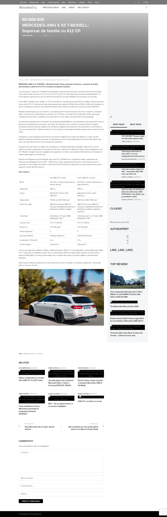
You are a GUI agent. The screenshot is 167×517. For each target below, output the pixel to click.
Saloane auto (33, 2)
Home (21, 80)
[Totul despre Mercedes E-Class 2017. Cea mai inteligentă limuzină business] (127, 148)
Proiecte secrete (53, 2)
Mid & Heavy (83, 7)
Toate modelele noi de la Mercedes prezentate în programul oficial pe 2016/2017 (29, 410)
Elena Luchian (54, 394)
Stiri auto (23, 2)
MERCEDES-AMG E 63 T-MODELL (33, 353)
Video (90, 2)
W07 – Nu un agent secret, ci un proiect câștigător (60, 405)
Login (146, 2)
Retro (64, 2)
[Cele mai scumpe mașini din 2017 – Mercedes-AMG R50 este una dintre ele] (127, 165)
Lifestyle (82, 2)
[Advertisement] (60, 344)
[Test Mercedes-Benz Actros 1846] (124, 302)
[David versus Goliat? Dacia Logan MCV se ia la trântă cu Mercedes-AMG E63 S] (127, 313)
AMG (64, 7)
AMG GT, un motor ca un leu (90, 401)
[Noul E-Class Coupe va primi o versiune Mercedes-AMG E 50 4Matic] (91, 374)
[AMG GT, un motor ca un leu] (90, 397)
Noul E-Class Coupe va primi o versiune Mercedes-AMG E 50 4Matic (90, 383)
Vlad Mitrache (24, 368)
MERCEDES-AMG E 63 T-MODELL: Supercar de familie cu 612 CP (49, 80)
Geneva (40, 19)
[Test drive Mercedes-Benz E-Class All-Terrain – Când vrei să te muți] (127, 327)
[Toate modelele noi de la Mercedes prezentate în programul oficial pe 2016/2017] (32, 399)
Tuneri (97, 2)
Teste (43, 2)
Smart (72, 7)
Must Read (135, 124)
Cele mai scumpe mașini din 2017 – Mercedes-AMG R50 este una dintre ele (133, 171)
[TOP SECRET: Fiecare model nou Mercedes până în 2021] (127, 132)
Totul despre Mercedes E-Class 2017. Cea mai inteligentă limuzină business (133, 153)
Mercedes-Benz (51, 7)
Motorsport (72, 2)
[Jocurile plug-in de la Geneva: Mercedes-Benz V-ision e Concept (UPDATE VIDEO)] (61, 374)
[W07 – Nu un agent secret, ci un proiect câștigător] (61, 398)
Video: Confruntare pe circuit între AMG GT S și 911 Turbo (31, 379)
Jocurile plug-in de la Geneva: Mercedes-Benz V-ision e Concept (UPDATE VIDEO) (61, 383)
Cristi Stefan (27, 35)
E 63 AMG (32, 19)
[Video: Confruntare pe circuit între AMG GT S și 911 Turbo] (32, 372)
